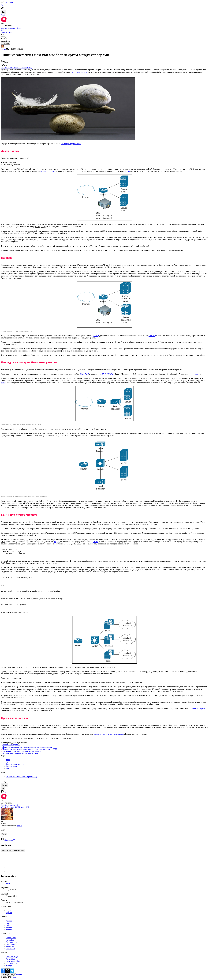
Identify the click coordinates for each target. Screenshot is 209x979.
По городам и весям (79, 72)
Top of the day (7, 850)
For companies (11, 942)
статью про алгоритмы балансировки (108, 734)
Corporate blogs (12, 957)
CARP (95, 336)
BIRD (95, 542)
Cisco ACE (84, 374)
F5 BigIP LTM (107, 374)
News (8, 923)
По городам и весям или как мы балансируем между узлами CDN (29, 749)
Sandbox (9, 929)
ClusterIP (152, 336)
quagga (56, 542)
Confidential (10, 949)
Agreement (10, 946)
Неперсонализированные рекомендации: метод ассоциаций (27, 747)
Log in (8, 910)
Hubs (8, 925)
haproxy (197, 374)
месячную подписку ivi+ (71, 144)
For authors (10, 940)
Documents (10, 944)
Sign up (9, 913)
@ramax (19, 826)
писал (127, 171)
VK (17, 807)
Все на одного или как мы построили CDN (20, 753)
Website (4, 807)
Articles (9, 921)
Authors (9, 927)
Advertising (10, 959)
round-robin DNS (48, 171)
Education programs (13, 963)
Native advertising (13, 961)
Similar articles (19, 850)
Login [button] (3, 15)
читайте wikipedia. (198, 708)
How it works (11, 938)
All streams (9, 2)
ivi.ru (3, 383)
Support (19, 974)
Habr (14, 977)
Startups (9, 965)
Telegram (22, 807)
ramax (3, 49)
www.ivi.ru (10, 883)
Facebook (11, 807)
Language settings (8, 975)
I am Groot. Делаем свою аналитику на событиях (22, 751)
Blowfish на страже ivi (11, 745)
